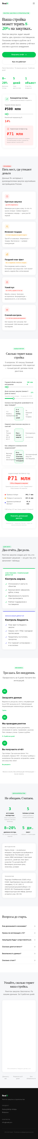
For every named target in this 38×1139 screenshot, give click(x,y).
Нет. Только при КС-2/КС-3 (8, 435)
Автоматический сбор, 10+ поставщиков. (29, 457)
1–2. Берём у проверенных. (10, 414)
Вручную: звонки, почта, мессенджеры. (10, 457)
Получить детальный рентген (19, 517)
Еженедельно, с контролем (29, 435)
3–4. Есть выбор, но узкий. (18, 414)
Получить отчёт (17, 55)
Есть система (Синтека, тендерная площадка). (20, 457)
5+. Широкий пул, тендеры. (29, 414)
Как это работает (19, 62)
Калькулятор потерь (9, 1109)
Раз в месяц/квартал (18, 435)
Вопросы (5, 1112)
